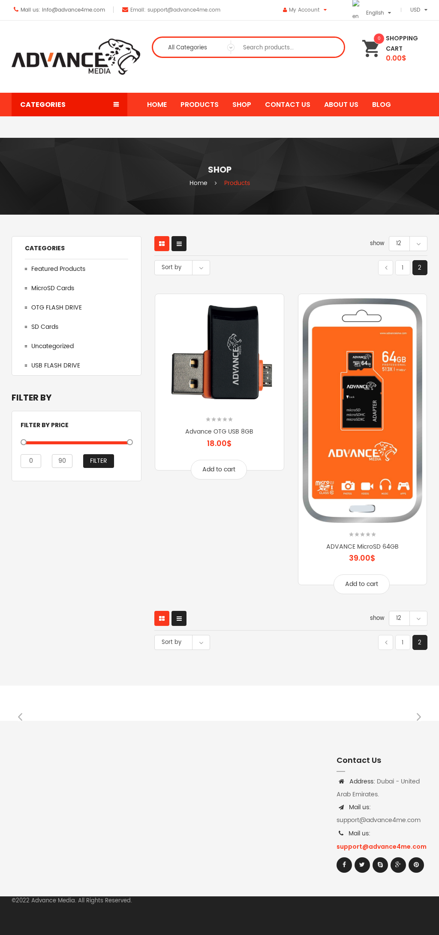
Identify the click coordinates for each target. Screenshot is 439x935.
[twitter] (362, 865)
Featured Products (58, 269)
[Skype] (380, 865)
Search (330, 47)
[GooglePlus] (398, 865)
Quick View (262, 395)
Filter (98, 461)
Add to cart (218, 469)
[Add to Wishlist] (176, 395)
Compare (219, 395)
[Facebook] (344, 865)
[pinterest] (416, 865)
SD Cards (44, 327)
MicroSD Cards (52, 288)
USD (415, 10)
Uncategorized (52, 346)
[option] (63, 703)
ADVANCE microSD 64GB (362, 547)
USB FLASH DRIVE (55, 365)
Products (237, 183)
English (375, 13)
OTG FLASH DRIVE (56, 308)
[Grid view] (161, 243)
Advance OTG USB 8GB (219, 432)
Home (198, 183)
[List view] (178, 243)
